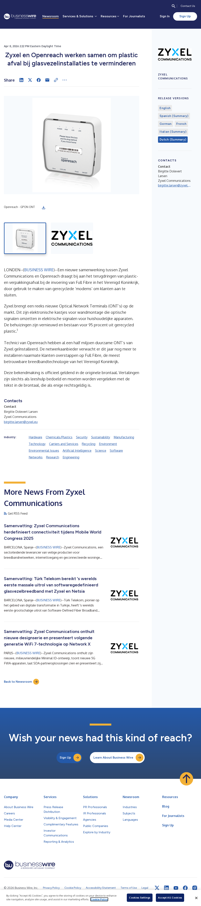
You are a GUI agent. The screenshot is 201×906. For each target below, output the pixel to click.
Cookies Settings (139, 897)
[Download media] (43, 207)
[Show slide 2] (72, 238)
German (166, 124)
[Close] (196, 898)
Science (100, 451)
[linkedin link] (166, 888)
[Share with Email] (47, 80)
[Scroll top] (186, 779)
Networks (36, 457)
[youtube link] (176, 888)
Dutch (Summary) (173, 139)
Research (52, 457)
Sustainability (100, 437)
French (181, 124)
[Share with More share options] (64, 80)
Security (82, 437)
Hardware (35, 437)
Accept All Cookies (170, 897)
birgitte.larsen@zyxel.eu (21, 422)
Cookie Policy (99, 899)
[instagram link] (194, 888)
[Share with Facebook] (39, 80)
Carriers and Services (63, 444)
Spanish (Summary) (174, 116)
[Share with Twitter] (30, 80)
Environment (108, 444)
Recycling (88, 444)
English (165, 108)
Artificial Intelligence (77, 451)
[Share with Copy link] (56, 80)
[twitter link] (157, 888)
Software (116, 451)
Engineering (71, 457)
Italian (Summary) (173, 131)
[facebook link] (185, 888)
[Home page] (20, 16)
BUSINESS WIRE (39, 269)
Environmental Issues (44, 451)
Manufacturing (124, 437)
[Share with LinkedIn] (21, 80)
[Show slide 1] (25, 238)
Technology (37, 444)
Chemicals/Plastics (59, 437)
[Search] (173, 6)
